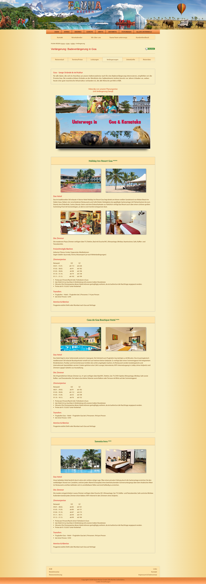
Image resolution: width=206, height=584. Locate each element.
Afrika (66, 32)
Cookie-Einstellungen (103, 582)
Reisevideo (147, 59)
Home (63, 43)
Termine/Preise (77, 59)
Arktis (100, 32)
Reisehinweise (54, 572)
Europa (90, 32)
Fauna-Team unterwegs (118, 37)
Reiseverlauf (59, 59)
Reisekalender (77, 37)
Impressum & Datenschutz (147, 575)
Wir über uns (96, 37)
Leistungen (95, 59)
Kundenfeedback (142, 37)
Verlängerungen (112, 59)
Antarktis (112, 32)
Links (155, 569)
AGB (50, 569)
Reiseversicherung (55, 575)
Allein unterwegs (144, 32)
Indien (73, 43)
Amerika (77, 32)
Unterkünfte (130, 59)
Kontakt (60, 37)
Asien (56, 32)
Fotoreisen (126, 32)
